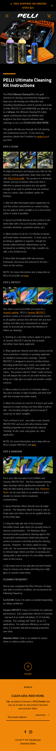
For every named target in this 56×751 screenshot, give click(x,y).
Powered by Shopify (28, 743)
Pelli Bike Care (35, 740)
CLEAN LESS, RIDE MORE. (28, 695)
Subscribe (41, 715)
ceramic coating (10, 312)
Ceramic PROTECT (36, 312)
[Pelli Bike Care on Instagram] (30, 731)
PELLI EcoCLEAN (16, 178)
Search (28, 687)
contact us (41, 136)
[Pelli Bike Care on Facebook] (25, 731)
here (26, 275)
